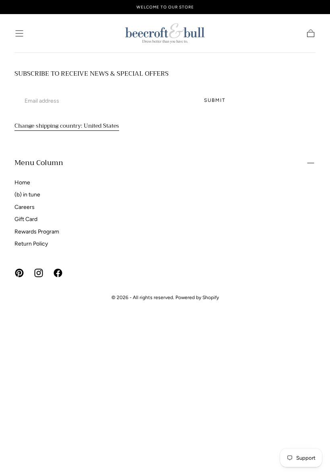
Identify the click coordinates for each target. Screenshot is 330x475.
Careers (24, 207)
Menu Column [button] (38, 162)
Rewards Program (36, 231)
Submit (215, 100)
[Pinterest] (19, 273)
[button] (19, 33)
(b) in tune (27, 194)
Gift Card (25, 219)
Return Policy (31, 243)
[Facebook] (58, 273)
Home (22, 182)
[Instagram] (38, 273)
